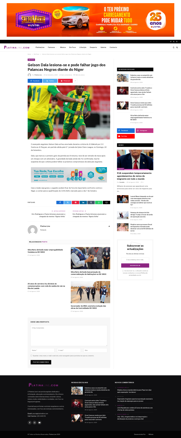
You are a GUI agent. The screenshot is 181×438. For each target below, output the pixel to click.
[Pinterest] (20, 166)
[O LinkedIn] (20, 160)
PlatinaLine (40, 47)
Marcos (119, 405)
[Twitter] (20, 155)
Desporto (93, 47)
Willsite (151, 434)
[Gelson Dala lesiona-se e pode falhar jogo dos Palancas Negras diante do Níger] (69, 112)
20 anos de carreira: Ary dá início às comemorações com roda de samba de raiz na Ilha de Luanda (46, 286)
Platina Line (38, 75)
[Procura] (177, 47)
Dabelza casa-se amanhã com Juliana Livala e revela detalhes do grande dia (141, 77)
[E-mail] (20, 171)
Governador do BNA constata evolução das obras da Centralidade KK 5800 (88, 307)
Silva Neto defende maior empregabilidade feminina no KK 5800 (45, 251)
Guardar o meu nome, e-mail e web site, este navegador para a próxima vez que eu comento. (63, 356)
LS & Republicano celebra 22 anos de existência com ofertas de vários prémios (135, 409)
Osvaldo (121, 182)
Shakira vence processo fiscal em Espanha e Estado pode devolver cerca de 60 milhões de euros (141, 228)
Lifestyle (82, 47)
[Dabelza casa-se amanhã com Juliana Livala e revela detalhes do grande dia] (123, 78)
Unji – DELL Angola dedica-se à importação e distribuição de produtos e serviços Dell (132, 418)
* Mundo (120, 169)
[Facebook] (20, 150)
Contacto (113, 47)
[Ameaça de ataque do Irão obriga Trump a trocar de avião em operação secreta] (123, 215)
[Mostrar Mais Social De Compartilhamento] (75, 81)
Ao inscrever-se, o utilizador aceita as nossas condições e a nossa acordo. (135, 273)
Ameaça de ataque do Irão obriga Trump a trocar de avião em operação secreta (141, 215)
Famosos (51, 47)
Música (63, 47)
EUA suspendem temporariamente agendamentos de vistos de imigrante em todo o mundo (134, 176)
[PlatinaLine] (16, 47)
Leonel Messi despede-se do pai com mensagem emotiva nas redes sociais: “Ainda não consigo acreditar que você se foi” (141, 201)
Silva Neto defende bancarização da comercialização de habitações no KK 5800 (88, 273)
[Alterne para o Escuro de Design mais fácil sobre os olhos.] (173, 47)
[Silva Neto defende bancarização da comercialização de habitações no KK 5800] (90, 258)
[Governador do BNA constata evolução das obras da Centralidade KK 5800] (90, 292)
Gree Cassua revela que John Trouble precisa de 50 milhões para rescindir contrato (141, 105)
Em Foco (72, 47)
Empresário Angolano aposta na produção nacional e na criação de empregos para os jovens (135, 400)
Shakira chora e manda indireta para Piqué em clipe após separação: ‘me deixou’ (134, 391)
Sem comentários (66, 75)
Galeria (103, 47)
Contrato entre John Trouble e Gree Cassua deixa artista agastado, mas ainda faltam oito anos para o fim (141, 91)
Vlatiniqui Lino (122, 387)
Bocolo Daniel (122, 414)
